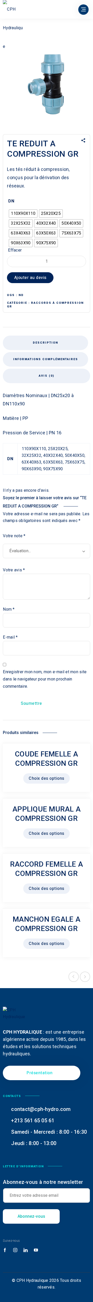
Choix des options (46, 778)
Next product (85, 977)
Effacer (15, 250)
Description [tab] (45, 342)
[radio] (23, 213)
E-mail (10, 637)
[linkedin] (25, 1250)
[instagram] (15, 1250)
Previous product (73, 977)
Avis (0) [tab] (46, 375)
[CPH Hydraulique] (13, 28)
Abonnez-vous (31, 1216)
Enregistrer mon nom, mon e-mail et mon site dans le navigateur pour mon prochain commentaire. (45, 679)
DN (11, 201)
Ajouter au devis (30, 278)
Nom (8, 609)
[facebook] (5, 1250)
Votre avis (14, 569)
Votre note (14, 535)
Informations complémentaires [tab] (45, 359)
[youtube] (36, 1250)
